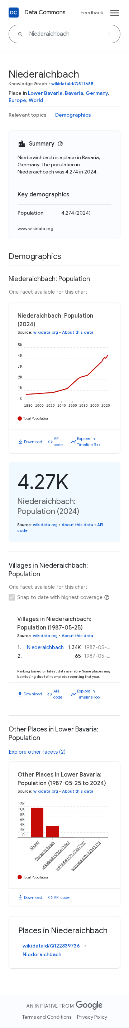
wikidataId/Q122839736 (51, 946)
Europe (17, 100)
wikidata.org (45, 332)
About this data (78, 332)
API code (58, 441)
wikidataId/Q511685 (72, 83)
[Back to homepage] (14, 13)
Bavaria (74, 93)
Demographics (73, 115)
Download (33, 441)
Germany (97, 93)
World (36, 100)
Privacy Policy (92, 1017)
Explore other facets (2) (37, 752)
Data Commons (45, 12)
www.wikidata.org (35, 228)
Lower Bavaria (45, 93)
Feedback (92, 12)
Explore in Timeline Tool (89, 441)
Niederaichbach (45, 647)
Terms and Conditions (46, 1017)
